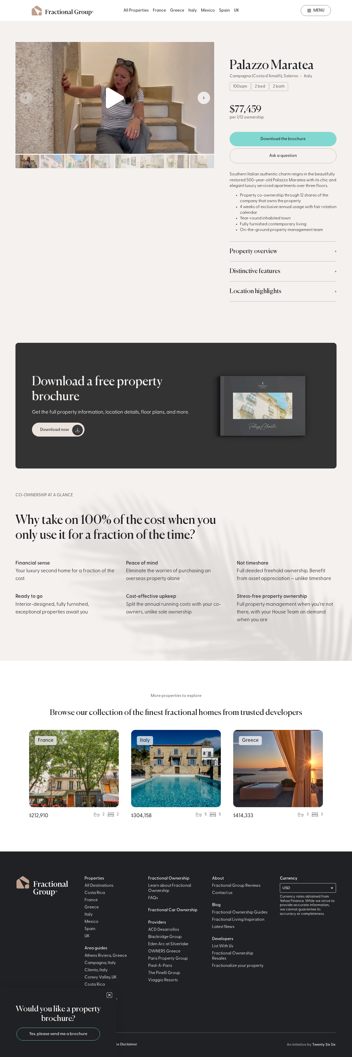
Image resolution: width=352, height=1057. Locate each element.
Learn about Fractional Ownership (169, 888)
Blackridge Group (165, 937)
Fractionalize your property (238, 966)
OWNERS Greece (164, 951)
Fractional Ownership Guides (239, 912)
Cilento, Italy (96, 970)
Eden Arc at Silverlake (168, 944)
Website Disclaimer (121, 1044)
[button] (115, 98)
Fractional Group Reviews (236, 886)
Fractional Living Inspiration (238, 920)
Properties (94, 878)
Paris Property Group (168, 959)
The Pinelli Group (164, 973)
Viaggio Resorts (163, 980)
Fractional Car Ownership (172, 910)
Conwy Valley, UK (101, 977)
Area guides (96, 948)
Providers (157, 922)
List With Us (222, 946)
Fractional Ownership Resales (232, 956)
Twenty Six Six (324, 1045)
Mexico (208, 10)
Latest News (223, 927)
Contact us (222, 893)
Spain (224, 10)
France (159, 10)
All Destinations (99, 886)
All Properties (136, 10)
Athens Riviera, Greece (106, 956)
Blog (216, 905)
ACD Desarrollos (163, 930)
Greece (177, 10)
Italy (192, 10)
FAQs (153, 898)
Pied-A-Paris (160, 966)
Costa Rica (95, 893)
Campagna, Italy (100, 963)
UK (236, 10)
